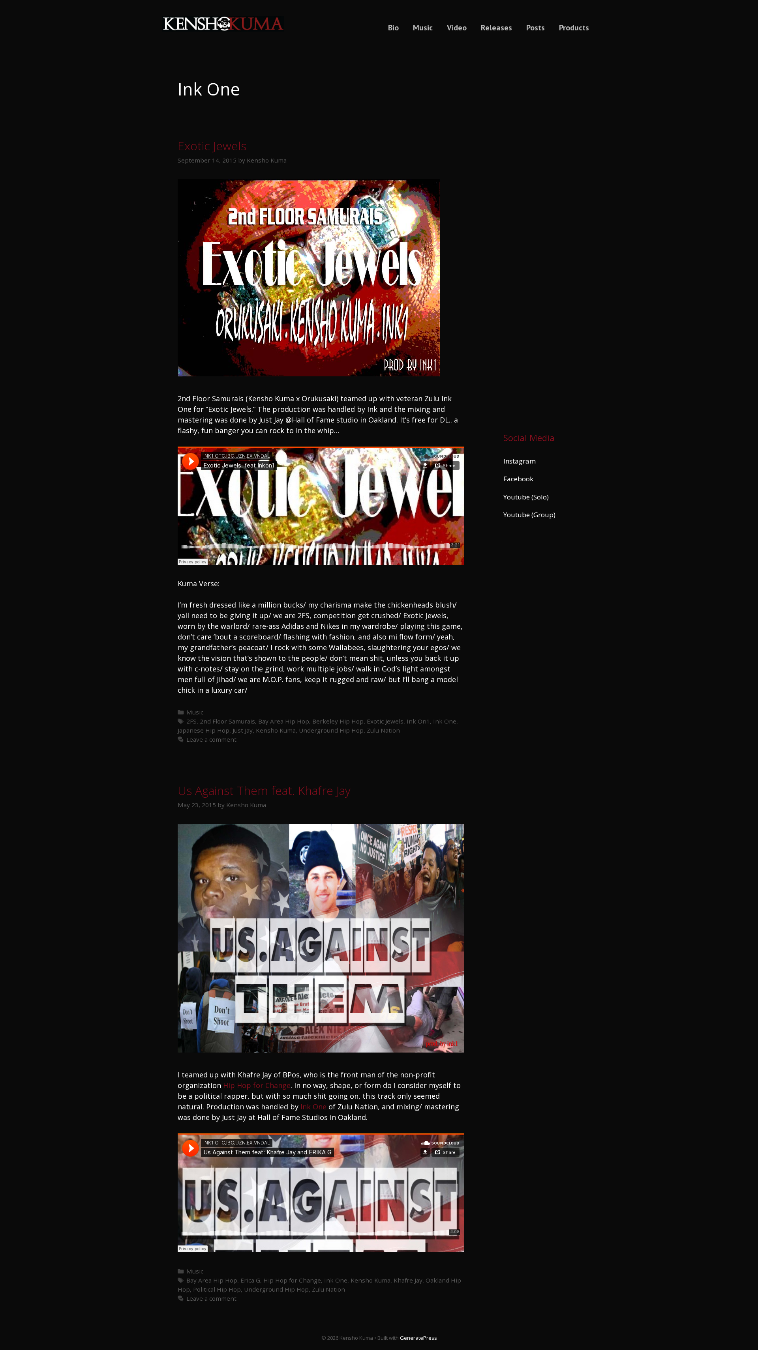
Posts (535, 27)
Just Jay (243, 730)
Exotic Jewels (212, 146)
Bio (393, 27)
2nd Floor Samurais (227, 721)
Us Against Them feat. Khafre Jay (264, 790)
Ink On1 (418, 721)
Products (574, 27)
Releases (496, 27)
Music (423, 27)
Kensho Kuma (276, 730)
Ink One (444, 721)
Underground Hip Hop (331, 730)
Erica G (250, 1280)
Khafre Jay (408, 1280)
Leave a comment (211, 739)
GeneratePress (418, 1337)
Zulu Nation (383, 730)
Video (457, 27)
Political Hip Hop (217, 1289)
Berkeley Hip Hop (338, 721)
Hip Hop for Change (257, 1085)
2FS (191, 721)
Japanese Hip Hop (203, 730)
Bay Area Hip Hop (283, 721)
